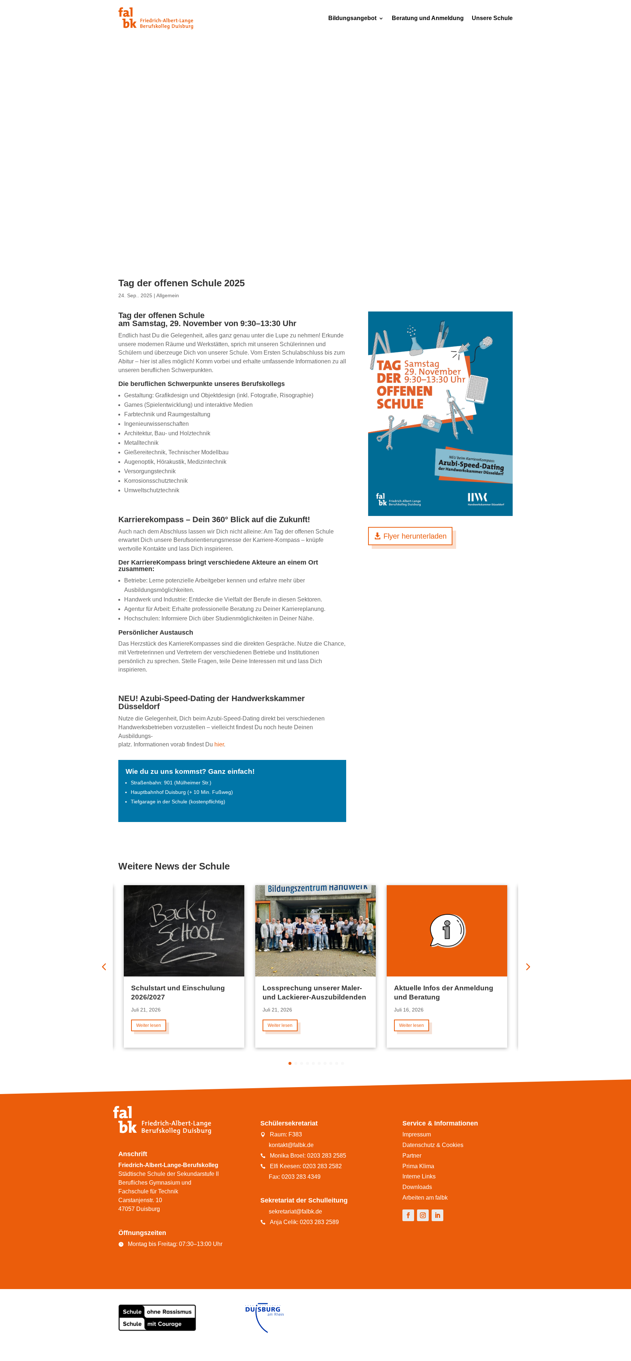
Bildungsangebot (352, 18)
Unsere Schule (492, 18)
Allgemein (167, 295)
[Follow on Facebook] (408, 1215)
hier (219, 744)
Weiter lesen (148, 1025)
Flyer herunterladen (415, 536)
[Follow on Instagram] (423, 1215)
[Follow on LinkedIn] (437, 1215)
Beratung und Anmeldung (428, 18)
